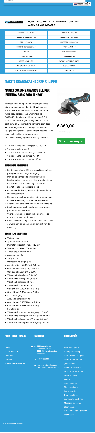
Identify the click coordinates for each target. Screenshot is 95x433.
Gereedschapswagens (26, 37)
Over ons (61, 21)
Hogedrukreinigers (69, 42)
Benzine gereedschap (25, 47)
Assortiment (44, 21)
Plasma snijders (26, 56)
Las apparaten (69, 56)
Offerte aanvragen (71, 141)
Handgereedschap (69, 33)
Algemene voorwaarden (42, 25)
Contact (74, 21)
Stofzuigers (68, 71)
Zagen (26, 52)
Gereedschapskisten (69, 37)
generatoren (26, 42)
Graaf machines (26, 61)
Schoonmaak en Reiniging (25, 71)
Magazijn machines (26, 66)
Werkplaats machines (69, 61)
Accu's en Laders (26, 33)
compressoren (69, 52)
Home (31, 21)
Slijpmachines (69, 66)
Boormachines (69, 47)
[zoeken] (88, 2)
